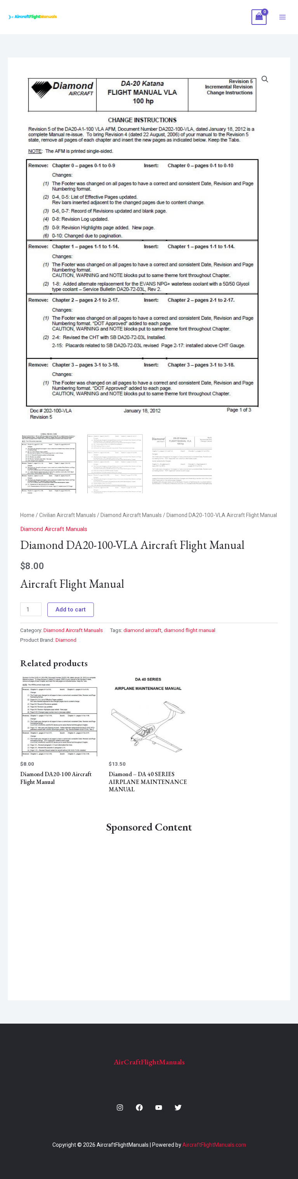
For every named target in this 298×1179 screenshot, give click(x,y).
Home (27, 515)
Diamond (65, 640)
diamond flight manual (189, 630)
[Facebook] (139, 1107)
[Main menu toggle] (282, 17)
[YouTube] (158, 1107)
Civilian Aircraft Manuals (67, 515)
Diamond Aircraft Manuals (131, 515)
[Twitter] (178, 1107)
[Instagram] (119, 1107)
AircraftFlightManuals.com (214, 1145)
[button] (265, 79)
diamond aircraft (142, 630)
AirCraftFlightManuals (149, 1062)
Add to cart (70, 609)
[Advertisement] (149, 911)
